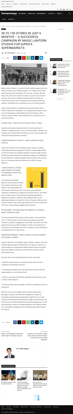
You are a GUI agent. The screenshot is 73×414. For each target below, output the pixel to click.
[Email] (37, 58)
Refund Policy (23, 4)
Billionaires (22, 13)
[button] (69, 13)
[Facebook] (57, 9)
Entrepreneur (41, 13)
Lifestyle (10, 19)
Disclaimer (15, 4)
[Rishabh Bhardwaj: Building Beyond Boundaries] (8, 375)
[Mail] (67, 9)
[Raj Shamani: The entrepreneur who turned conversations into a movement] (53, 91)
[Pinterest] (24, 58)
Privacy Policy (45, 4)
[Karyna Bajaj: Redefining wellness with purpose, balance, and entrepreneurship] (53, 82)
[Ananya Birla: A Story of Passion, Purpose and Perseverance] (53, 66)
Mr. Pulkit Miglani (10, 53)
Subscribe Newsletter (6, 6)
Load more (60, 99)
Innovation (31, 13)
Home (2, 4)
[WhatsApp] (28, 58)
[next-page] (5, 395)
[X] (70, 9)
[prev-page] (2, 395)
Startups (51, 13)
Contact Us (53, 4)
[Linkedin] (64, 9)
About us (8, 4)
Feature (8, 26)
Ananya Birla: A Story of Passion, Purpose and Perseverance (64, 66)
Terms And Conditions (34, 4)
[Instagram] (60, 9)
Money (59, 13)
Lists (3, 19)
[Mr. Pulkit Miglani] (2, 53)
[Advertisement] (60, 39)
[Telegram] (41, 58)
